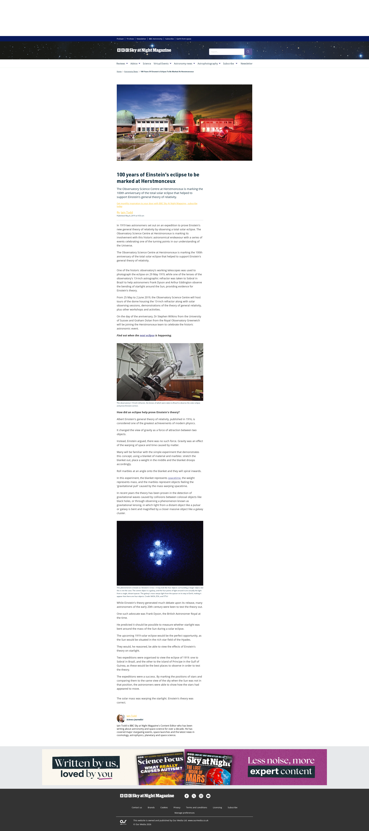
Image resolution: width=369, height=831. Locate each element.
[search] (248, 51)
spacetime (174, 478)
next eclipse (147, 335)
